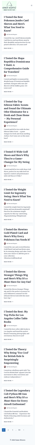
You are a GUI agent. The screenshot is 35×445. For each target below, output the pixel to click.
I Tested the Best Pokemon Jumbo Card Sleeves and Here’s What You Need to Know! (16, 24)
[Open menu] (31, 5)
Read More (8, 48)
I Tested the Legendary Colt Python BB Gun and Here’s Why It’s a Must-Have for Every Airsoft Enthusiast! (17, 397)
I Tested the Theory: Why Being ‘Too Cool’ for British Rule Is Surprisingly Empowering (16, 356)
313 (19, 430)
